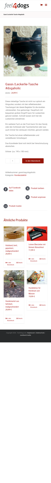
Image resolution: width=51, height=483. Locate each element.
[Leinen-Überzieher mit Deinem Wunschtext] (37, 233)
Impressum (31, 333)
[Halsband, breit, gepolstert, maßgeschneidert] (14, 234)
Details (20, 262)
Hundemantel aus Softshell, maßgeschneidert (12, 304)
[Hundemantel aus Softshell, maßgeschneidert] (14, 284)
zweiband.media (25, 335)
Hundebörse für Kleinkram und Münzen (34, 291)
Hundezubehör (20, 175)
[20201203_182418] (25, 51)
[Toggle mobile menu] (46, 5)
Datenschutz (40, 333)
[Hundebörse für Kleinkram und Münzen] (37, 277)
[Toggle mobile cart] (41, 5)
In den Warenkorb (33, 161)
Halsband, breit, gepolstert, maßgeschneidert (12, 248)
